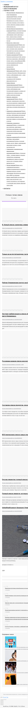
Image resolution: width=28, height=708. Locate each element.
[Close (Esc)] (1, 699)
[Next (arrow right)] (2, 702)
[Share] (2, 699)
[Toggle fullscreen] (4, 699)
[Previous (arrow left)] (1, 702)
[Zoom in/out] (5, 699)
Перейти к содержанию (7, 1)
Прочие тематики (6, 257)
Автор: (14, 228)
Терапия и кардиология (7, 364)
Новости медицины (6, 228)
